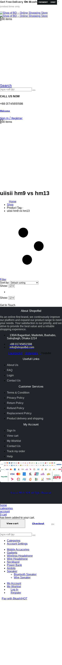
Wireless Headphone (20, 555)
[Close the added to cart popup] (52, 524)
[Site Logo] (24, 14)
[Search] (34, 90)
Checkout (38, 523)
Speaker (12, 571)
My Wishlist (14, 586)
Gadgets (12, 552)
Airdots (11, 568)
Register (16, 592)
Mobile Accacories (18, 549)
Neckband (13, 561)
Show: (4, 285)
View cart (12, 523)
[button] (6, 85)
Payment (43, 2)
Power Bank (14, 565)
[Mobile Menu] (1, 9)
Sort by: (5, 282)
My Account (14, 583)
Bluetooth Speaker (25, 574)
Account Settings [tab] (17, 543)
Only (53, 2)
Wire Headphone (17, 558)
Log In (14, 589)
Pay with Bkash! (14, 598)
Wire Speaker (22, 577)
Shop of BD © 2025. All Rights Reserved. (31, 493)
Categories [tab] (13, 540)
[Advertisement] (31, 633)
